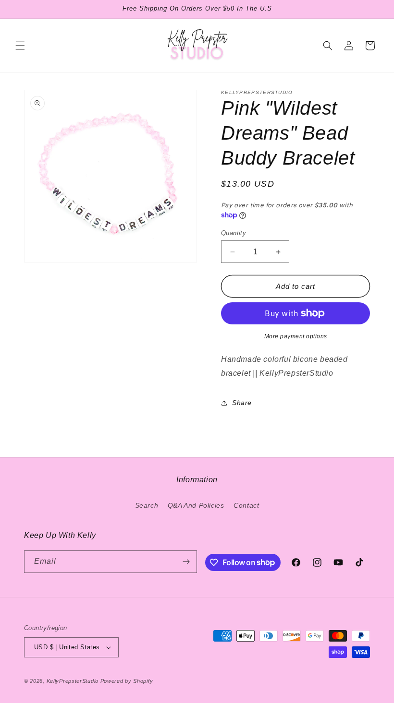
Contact (246, 505)
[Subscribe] (186, 561)
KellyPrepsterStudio (72, 681)
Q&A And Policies (196, 505)
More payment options (295, 336)
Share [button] (242, 402)
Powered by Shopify (126, 681)
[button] (20, 45)
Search (147, 505)
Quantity (233, 233)
